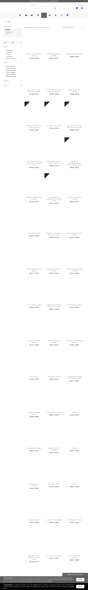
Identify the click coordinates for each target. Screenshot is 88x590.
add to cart (35, 50)
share (41, 63)
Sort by (65, 27)
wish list (36, 63)
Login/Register (80, 5)
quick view (29, 63)
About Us (33, 5)
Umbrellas (9, 32)
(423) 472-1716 (54, 1)
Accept (80, 579)
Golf (7, 34)
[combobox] (75, 27)
